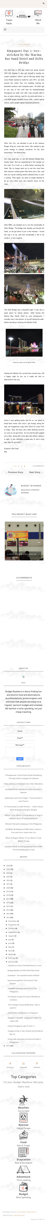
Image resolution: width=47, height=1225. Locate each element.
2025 (8, 869)
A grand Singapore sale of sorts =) (21, 1026)
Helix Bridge (24, 44)
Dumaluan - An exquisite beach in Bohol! (23, 975)
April (10, 950)
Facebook (10, 1067)
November (12, 925)
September (13, 932)
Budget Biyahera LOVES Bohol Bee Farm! (23, 970)
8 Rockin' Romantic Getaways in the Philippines (23, 824)
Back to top (37, 1219)
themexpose (19, 1215)
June (10, 943)
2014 (8, 910)
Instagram (23, 1067)
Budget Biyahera (31, 485)
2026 (8, 865)
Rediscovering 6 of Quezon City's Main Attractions (23, 784)
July (9, 939)
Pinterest (37, 1067)
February (12, 958)
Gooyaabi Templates (26, 1212)
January (11, 962)
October (11, 928)
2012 (8, 917)
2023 (8, 876)
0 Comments (38, 466)
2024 (8, 873)
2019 (8, 891)
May (10, 947)
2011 (8, 1046)
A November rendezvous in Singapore (21, 556)
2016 (8, 902)
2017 (8, 899)
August (11, 936)
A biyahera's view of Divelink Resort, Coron (24, 965)
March (11, 954)
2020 (8, 888)
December (12, 921)
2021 (8, 884)
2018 (8, 895)
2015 (8, 906)
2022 (8, 880)
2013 (8, 913)
